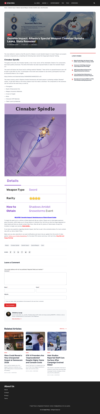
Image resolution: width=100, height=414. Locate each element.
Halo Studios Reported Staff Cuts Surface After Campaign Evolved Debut (55, 360)
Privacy (6, 395)
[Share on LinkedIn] (18, 252)
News (5, 352)
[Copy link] (29, 252)
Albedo (7, 245)
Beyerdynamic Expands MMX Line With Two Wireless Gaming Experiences (84, 79)
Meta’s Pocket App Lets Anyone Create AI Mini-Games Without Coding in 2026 (84, 61)
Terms (6, 398)
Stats (42, 245)
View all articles (16, 318)
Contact (6, 392)
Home (5, 7)
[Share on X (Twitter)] (14, 252)
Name (6, 287)
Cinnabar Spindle (15, 245)
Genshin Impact (25, 245)
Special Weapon (35, 245)
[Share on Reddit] (25, 252)
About (6, 389)
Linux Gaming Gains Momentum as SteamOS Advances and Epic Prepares (83, 75)
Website (6, 294)
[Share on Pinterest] (21, 252)
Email (38, 287)
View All (62, 328)
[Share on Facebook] (10, 252)
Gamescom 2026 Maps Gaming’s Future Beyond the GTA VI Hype (82, 65)
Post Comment (10, 305)
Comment (7, 271)
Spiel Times (47, 409)
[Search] (94, 3)
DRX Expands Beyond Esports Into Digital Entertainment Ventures (82, 70)
